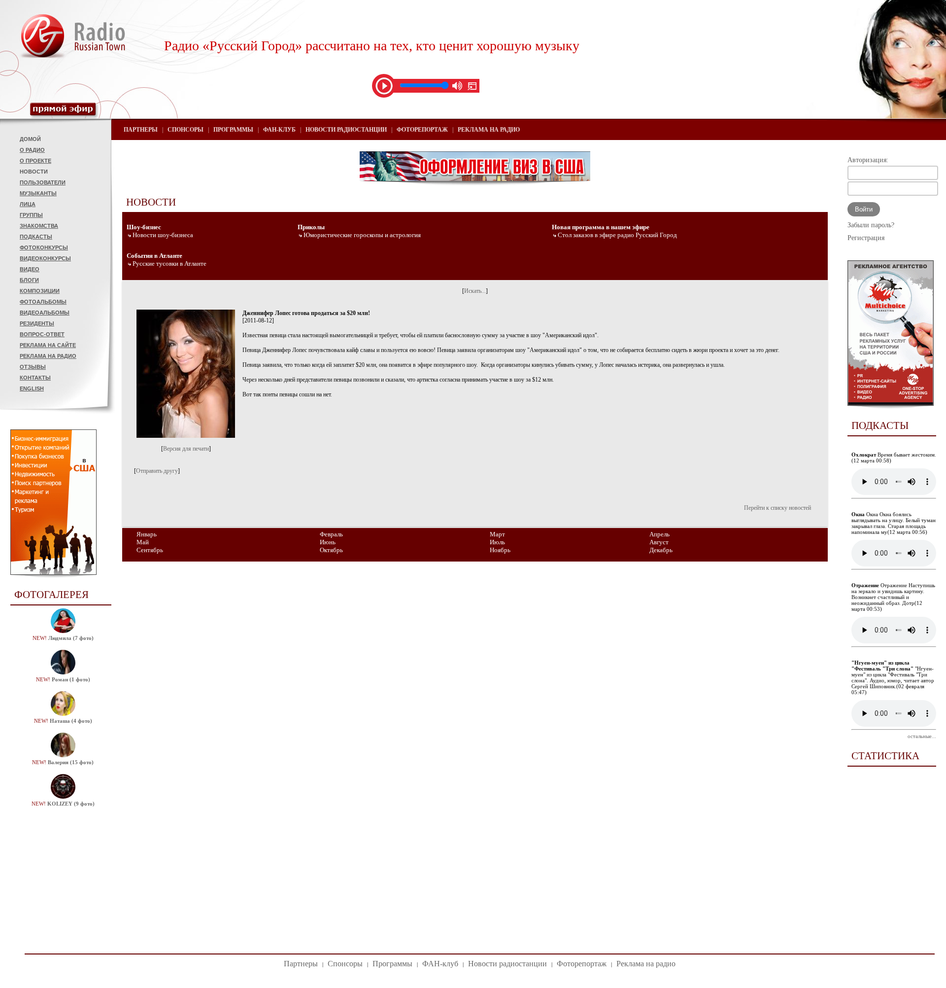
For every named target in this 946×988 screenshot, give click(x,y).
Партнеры (141, 129)
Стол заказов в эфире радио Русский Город (617, 235)
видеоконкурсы (45, 258)
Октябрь (331, 550)
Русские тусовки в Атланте (169, 263)
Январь (146, 534)
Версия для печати (186, 448)
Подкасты (36, 237)
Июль (497, 542)
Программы (233, 129)
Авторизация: (867, 160)
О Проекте (35, 161)
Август (659, 542)
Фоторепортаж (422, 129)
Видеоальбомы (44, 313)
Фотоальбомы (43, 302)
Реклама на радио (48, 356)
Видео (29, 269)
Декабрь (661, 550)
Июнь (328, 542)
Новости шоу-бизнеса (163, 235)
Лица (27, 204)
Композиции (40, 291)
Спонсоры (185, 129)
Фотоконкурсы (44, 247)
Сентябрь (149, 550)
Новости (34, 172)
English (32, 388)
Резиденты (37, 323)
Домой (30, 139)
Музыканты (38, 193)
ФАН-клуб (279, 129)
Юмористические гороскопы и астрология (362, 235)
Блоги (29, 280)
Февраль (331, 534)
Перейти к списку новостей (777, 507)
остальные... (922, 736)
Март (497, 534)
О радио (32, 150)
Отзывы (33, 367)
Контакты (35, 378)
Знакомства (39, 226)
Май (142, 542)
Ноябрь (500, 550)
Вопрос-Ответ (42, 334)
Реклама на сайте (48, 345)
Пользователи (43, 182)
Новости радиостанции (346, 129)
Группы (31, 215)
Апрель (659, 534)
